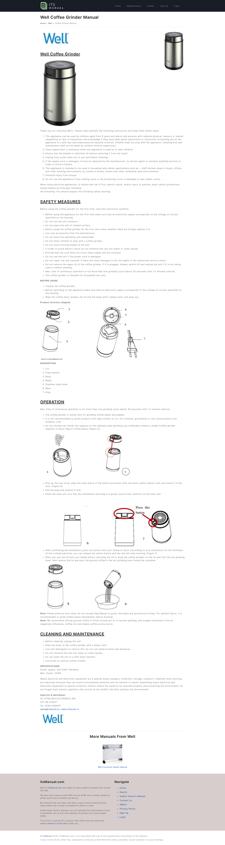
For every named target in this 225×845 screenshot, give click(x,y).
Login (177, 6)
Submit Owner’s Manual (132, 796)
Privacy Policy (127, 808)
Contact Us (126, 800)
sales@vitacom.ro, (50, 709)
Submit (150, 6)
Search (123, 792)
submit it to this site (57, 823)
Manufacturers (134, 6)
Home (118, 6)
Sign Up (164, 6)
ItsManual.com (55, 788)
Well (50, 23)
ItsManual (47, 836)
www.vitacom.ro (70, 709)
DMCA (123, 804)
